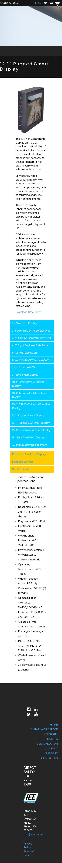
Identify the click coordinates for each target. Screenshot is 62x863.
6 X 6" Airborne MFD (23, 367)
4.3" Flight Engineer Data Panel (30, 345)
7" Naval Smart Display (25, 374)
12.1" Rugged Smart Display (28, 415)
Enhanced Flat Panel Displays (29, 454)
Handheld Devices (23, 461)
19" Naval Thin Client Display (28, 437)
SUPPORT (51, 753)
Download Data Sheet (28, 312)
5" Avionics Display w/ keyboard (30, 360)
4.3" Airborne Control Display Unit (31, 338)
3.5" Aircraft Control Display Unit (31, 330)
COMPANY (51, 748)
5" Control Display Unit (25, 352)
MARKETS (52, 739)
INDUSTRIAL (50, 734)
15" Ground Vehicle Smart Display (31, 430)
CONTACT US (49, 758)
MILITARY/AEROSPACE (44, 729)
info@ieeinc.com (33, 834)
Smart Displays (21, 469)
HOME (54, 724)
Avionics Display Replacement (29, 444)
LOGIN (39, 2)
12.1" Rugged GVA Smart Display (31, 422)
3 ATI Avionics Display (24, 323)
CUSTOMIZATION (47, 743)
